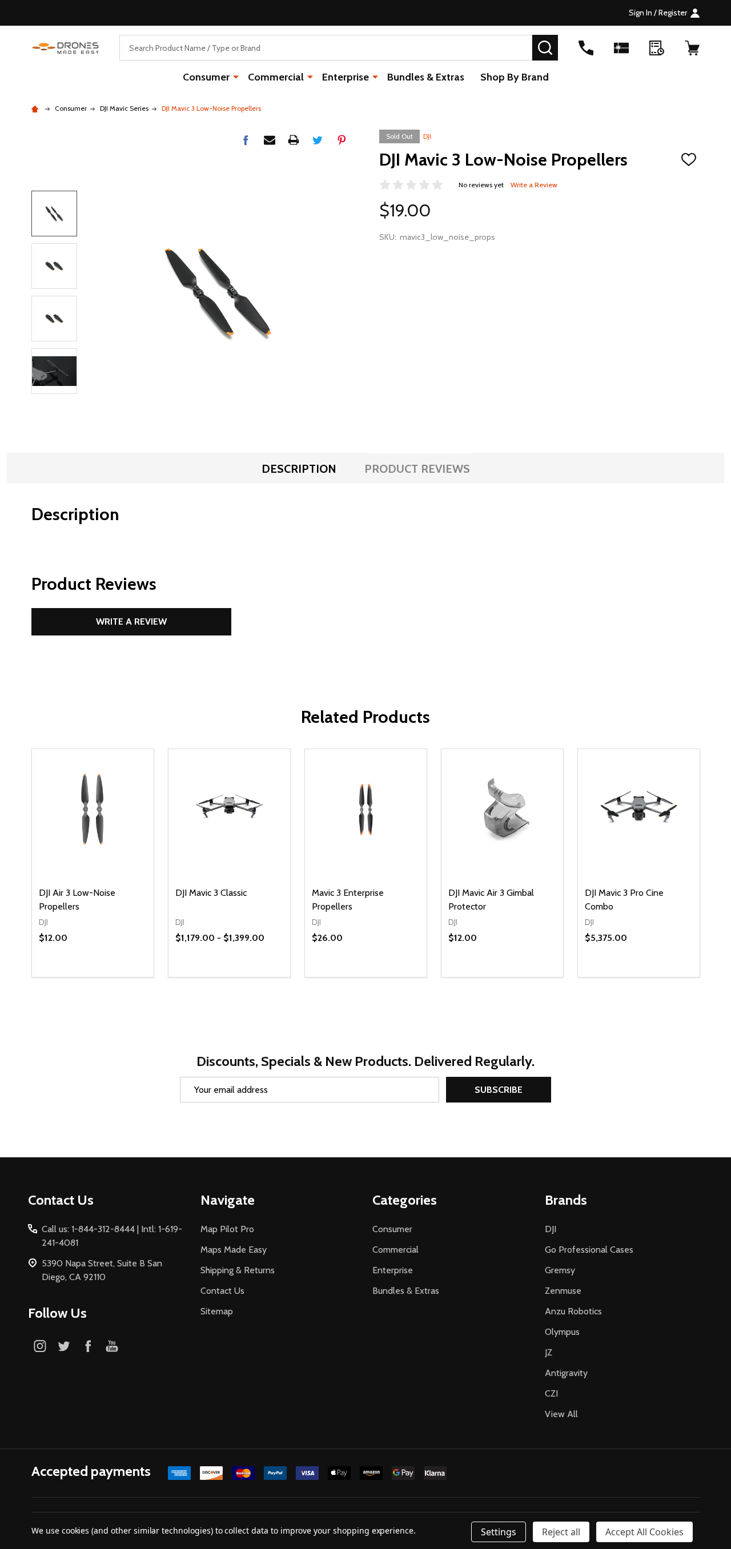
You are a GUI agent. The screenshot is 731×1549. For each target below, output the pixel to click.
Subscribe (499, 1089)
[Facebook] (245, 140)
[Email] (269, 140)
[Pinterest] (341, 140)
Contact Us (222, 1290)
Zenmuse (563, 1290)
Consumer (206, 77)
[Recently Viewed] (656, 48)
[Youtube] (112, 1345)
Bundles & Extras (425, 77)
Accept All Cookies (644, 1532)
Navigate (227, 1200)
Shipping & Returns (237, 1270)
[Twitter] (317, 140)
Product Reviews (417, 469)
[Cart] (692, 48)
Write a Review (534, 184)
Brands (566, 1200)
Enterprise (345, 77)
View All (561, 1414)
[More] (236, 76)
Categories (404, 1200)
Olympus (562, 1331)
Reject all (561, 1532)
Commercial (276, 77)
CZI (551, 1393)
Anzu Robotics (573, 1311)
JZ (548, 1352)
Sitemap (216, 1311)
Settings (498, 1532)
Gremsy (560, 1270)
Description (299, 469)
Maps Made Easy (233, 1249)
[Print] (293, 140)
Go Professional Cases (589, 1249)
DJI (427, 136)
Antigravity (566, 1372)
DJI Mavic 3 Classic (211, 892)
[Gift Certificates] (621, 48)
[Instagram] (40, 1345)
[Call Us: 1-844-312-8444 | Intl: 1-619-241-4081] (586, 48)
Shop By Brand (514, 77)
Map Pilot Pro (227, 1229)
